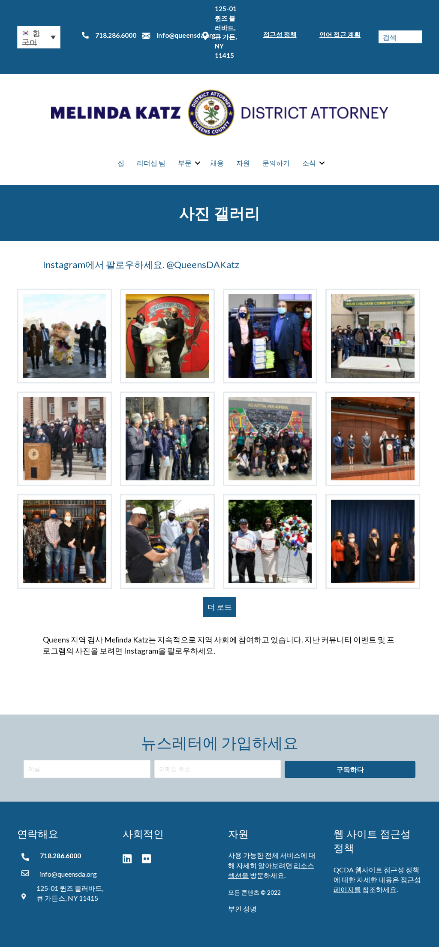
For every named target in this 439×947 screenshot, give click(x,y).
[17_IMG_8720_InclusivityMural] (270, 439)
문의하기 (276, 163)
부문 (185, 163)
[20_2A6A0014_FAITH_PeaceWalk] (167, 541)
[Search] (415, 36)
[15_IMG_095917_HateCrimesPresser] (64, 439)
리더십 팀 (151, 163)
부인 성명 (242, 909)
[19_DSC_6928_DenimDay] (64, 541)
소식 (309, 163)
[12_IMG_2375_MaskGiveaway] (167, 336)
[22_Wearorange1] (373, 541)
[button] (38, 37)
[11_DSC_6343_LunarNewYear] (64, 336)
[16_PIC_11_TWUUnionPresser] (167, 439)
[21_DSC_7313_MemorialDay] (270, 541)
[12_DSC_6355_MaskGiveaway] (270, 336)
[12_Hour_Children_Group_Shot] (373, 336)
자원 (243, 163)
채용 (217, 163)
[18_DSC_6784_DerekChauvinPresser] (373, 439)
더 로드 (219, 607)
